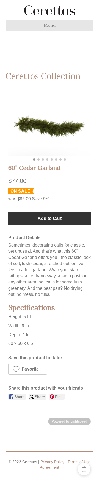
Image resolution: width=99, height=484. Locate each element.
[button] (27, 369)
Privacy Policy (52, 461)
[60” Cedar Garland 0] (49, 128)
